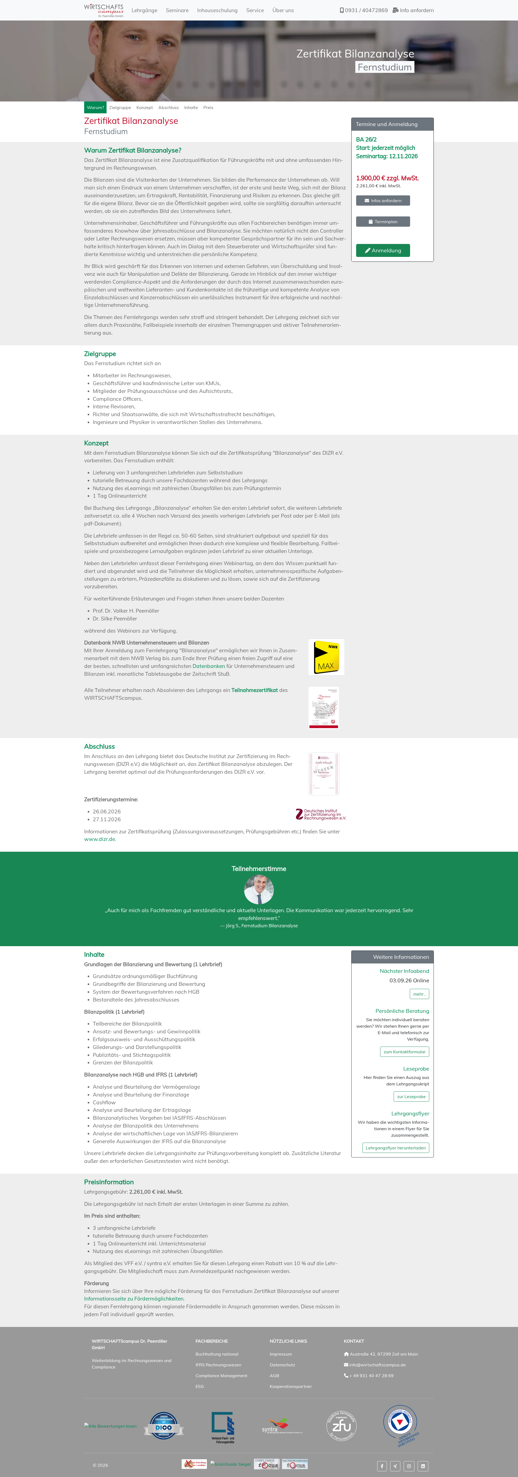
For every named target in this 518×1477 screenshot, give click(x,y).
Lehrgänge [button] (144, 10)
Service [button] (255, 10)
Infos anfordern (386, 200)
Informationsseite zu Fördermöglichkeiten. (134, 1298)
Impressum (281, 1354)
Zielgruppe (120, 107)
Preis (208, 107)
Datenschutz (282, 1364)
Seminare (177, 10)
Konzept (145, 107)
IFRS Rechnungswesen (218, 1364)
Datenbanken (209, 666)
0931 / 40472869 (366, 10)
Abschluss (168, 107)
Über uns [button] (283, 10)
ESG (200, 1386)
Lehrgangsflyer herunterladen (396, 1147)
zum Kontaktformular (405, 1051)
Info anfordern (416, 10)
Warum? (95, 107)
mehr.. (419, 994)
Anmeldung (385, 250)
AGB (274, 1375)
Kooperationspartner (291, 1386)
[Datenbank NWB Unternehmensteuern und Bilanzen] (327, 657)
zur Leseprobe (411, 1096)
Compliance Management (221, 1375)
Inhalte (191, 107)
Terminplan (386, 221)
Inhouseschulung (217, 10)
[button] (382, 1466)
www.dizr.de (99, 839)
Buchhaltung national (217, 1354)
